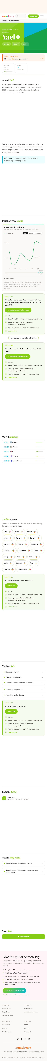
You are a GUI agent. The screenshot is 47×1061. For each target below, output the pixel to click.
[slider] (39, 272)
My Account (7, 1032)
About (26, 1028)
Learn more (12, 331)
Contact (27, 1032)
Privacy (22, 1057)
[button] (23, 936)
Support (42, 1057)
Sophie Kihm (8, 29)
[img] (23, 253)
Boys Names (6, 1012)
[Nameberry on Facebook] (21, 1038)
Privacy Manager (32, 1057)
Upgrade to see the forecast (18, 310)
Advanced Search (31, 1012)
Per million (38, 233)
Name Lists (28, 1008)
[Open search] (20, 16)
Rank (25, 233)
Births (31, 233)
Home (4, 20)
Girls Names (6, 1008)
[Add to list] (18, 37)
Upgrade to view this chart (17, 356)
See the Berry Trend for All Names (23, 338)
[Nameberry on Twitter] (18, 1038)
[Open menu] (42, 16)
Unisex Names (7, 1016)
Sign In (4, 1028)
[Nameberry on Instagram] (29, 1038)
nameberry (23, 1047)
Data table (10, 278)
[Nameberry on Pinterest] (25, 1038)
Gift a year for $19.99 (14, 991)
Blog (26, 1024)
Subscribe (33, 16)
